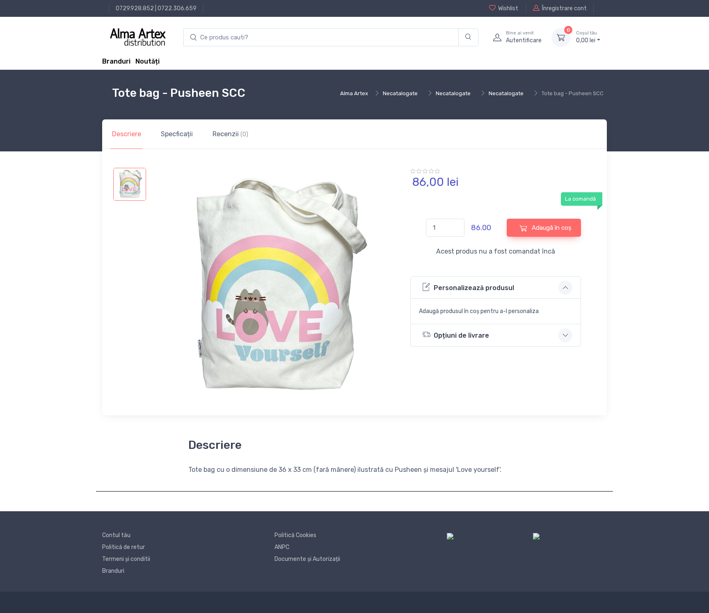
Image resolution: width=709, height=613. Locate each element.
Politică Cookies (295, 535)
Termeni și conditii (126, 559)
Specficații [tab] (177, 134)
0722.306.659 (177, 8)
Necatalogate (400, 93)
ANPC (281, 547)
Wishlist (508, 8)
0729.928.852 (135, 8)
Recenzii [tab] (230, 134)
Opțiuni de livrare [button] (461, 335)
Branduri (116, 61)
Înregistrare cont (564, 8)
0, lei (586, 37)
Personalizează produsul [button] (474, 288)
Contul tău (116, 535)
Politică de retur (123, 547)
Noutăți (147, 61)
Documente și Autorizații (307, 559)
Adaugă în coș (551, 227)
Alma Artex (354, 93)
